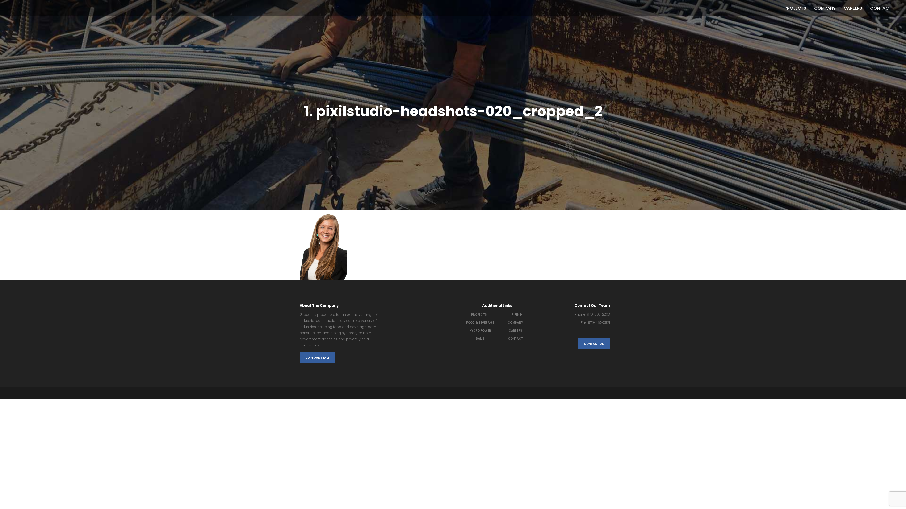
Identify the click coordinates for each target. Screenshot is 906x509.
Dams (480, 339)
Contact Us (594, 344)
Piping (517, 314)
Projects (479, 314)
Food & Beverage (480, 322)
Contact (515, 339)
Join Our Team (317, 358)
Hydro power (480, 330)
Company (515, 322)
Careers (515, 330)
